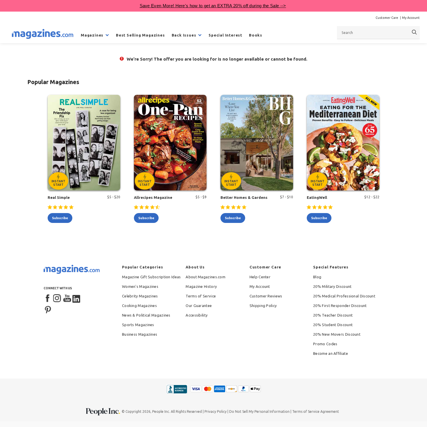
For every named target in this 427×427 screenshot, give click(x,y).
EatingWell (317, 197)
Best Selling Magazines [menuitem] (140, 35)
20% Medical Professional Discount (344, 296)
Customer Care (387, 17)
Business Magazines (139, 334)
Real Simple (59, 197)
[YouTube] (67, 298)
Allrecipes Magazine (153, 197)
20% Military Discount (332, 286)
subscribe (60, 218)
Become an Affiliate (330, 353)
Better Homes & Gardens (244, 197)
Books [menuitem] (255, 35)
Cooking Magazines (139, 306)
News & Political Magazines (146, 315)
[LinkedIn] (76, 298)
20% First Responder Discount (340, 306)
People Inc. (161, 411)
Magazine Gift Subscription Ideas (151, 277)
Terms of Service (201, 296)
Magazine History (201, 286)
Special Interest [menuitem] (225, 35)
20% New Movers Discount (336, 334)
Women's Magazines (140, 286)
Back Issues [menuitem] (184, 35)
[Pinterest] (48, 309)
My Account (411, 17)
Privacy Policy (215, 411)
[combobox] (378, 32)
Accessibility (196, 315)
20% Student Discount (333, 325)
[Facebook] (48, 298)
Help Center (260, 277)
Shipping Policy (263, 306)
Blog (317, 277)
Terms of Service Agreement (315, 411)
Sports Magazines (138, 325)
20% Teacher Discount (333, 315)
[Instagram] (57, 298)
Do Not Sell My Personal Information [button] (259, 411)
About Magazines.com (205, 277)
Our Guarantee (199, 306)
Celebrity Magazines (140, 296)
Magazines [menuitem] (92, 35)
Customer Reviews (266, 296)
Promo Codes (325, 344)
